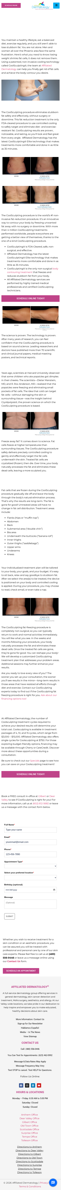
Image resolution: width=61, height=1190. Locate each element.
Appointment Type (13, 861)
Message (8, 897)
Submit (9, 916)
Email (7, 837)
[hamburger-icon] (56, 6)
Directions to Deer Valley (29, 1150)
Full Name (9, 825)
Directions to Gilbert (29, 1154)
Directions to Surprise (29, 1165)
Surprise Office (29, 1133)
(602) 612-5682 (41, 803)
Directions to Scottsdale (29, 1161)
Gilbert (42, 796)
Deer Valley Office (29, 1118)
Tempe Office (29, 1136)
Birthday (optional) (13, 884)
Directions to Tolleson (29, 1172)
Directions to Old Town (29, 1157)
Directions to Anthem (29, 1146)
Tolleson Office (29, 1140)
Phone (7, 849)
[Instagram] (27, 1085)
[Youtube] (39, 1085)
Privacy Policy (47, 1182)
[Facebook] (21, 1085)
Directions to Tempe (29, 1168)
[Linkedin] (33, 1085)
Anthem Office (29, 1114)
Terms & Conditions (30, 1186)
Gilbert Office (29, 1122)
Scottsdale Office (29, 1129)
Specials (34, 760)
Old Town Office (29, 1125)
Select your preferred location (19, 873)
